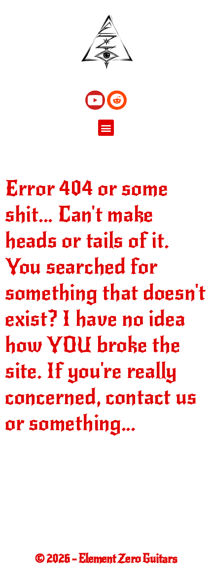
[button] (106, 128)
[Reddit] (116, 100)
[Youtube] (95, 100)
